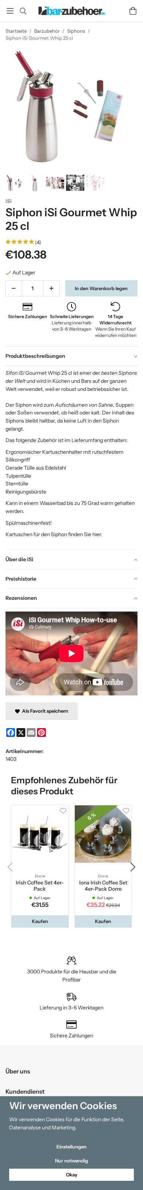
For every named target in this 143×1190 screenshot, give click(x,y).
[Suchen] (22, 11)
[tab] (72, 356)
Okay (71, 1174)
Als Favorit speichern (44, 711)
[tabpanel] (72, 458)
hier (96, 534)
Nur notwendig (71, 1161)
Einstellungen (71, 1147)
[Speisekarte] (10, 11)
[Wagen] (132, 11)
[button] (40, 921)
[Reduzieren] (14, 288)
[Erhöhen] (51, 288)
